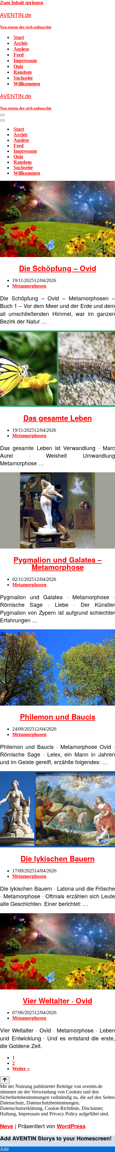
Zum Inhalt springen (21, 2)
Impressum (25, 60)
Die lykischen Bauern (58, 858)
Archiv (20, 43)
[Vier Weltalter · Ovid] (57, 987)
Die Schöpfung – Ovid (57, 268)
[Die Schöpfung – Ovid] (57, 255)
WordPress (71, 1126)
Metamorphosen (29, 285)
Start (18, 37)
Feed (18, 54)
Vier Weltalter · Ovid (57, 1000)
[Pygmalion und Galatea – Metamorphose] (57, 546)
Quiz (18, 66)
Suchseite (23, 77)
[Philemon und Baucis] (57, 704)
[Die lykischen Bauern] (57, 845)
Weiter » (21, 1068)
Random (22, 72)
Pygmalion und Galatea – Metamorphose (57, 563)
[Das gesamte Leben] (57, 405)
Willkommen (26, 83)
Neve (6, 1126)
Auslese (21, 49)
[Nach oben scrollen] (5, 1080)
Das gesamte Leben (57, 418)
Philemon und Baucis (57, 716)
